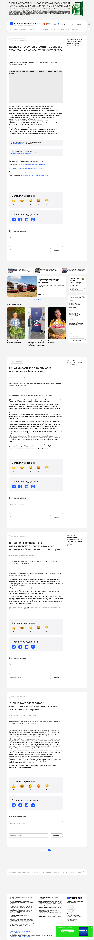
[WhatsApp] (33, 219)
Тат (65, 24)
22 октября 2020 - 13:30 (15, 555)
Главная (13, 29)
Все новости (77, 340)
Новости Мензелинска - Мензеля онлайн (28, 168)
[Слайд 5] (40, 299)
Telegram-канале (18, 144)
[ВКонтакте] (14, 219)
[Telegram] (26, 219)
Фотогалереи (23, 872)
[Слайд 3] (36, 299)
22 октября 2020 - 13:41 (15, 377)
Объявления (43, 29)
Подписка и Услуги (27, 29)
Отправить (56, 250)
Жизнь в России (17, 362)
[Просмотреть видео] (16, 323)
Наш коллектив (68, 872)
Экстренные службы (51, 872)
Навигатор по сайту (79, 29)
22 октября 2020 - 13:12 (15, 715)
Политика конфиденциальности (20, 936)
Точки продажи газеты (59, 29)
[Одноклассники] (20, 219)
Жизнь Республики (18, 40)
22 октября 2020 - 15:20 (15, 55)
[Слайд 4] (38, 299)
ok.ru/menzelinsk (28, 172)
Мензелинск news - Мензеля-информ (31, 164)
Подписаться (67, 931)
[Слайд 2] (34, 299)
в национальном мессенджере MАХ (24, 153)
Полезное (36, 872)
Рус (55, 24)
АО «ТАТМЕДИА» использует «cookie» (22, 932)
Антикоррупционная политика (20, 931)
